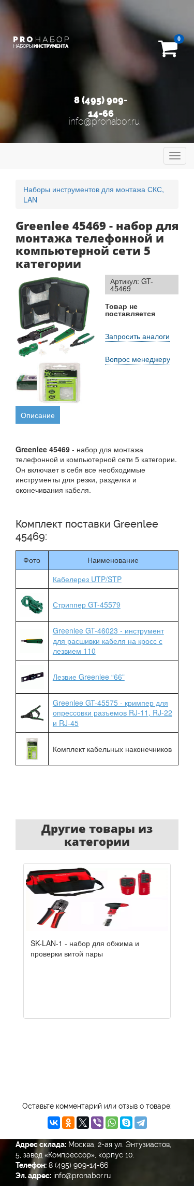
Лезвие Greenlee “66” (89, 676)
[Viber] (97, 1122)
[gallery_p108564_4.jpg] (60, 382)
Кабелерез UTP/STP (87, 579)
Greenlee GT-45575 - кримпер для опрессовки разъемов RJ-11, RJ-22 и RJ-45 (112, 712)
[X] (83, 1122)
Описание (38, 415)
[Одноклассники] (68, 1122)
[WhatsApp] (112, 1122)
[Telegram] (141, 1122)
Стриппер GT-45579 (87, 604)
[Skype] (126, 1122)
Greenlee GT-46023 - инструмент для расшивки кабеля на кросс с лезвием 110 (108, 640)
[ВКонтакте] (54, 1122)
